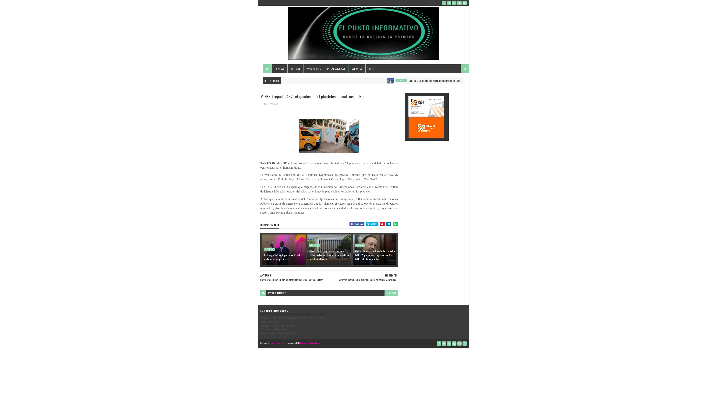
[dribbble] (454, 3)
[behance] (465, 3)
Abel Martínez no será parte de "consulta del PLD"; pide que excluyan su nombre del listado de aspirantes (375, 255)
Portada (280, 68)
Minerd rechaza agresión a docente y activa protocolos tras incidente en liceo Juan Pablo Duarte (329, 255)
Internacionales (336, 68)
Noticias (295, 68)
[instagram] (459, 3)
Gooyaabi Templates (310, 343)
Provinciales (314, 68)
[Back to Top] (465, 343)
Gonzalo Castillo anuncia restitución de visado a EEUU (422, 81)
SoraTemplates (278, 343)
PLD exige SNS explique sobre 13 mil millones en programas (282, 257)
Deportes (357, 68)
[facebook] (444, 3)
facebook (391, 293)
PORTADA (388, 80)
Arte (371, 68)
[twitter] (449, 3)
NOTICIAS (273, 104)
